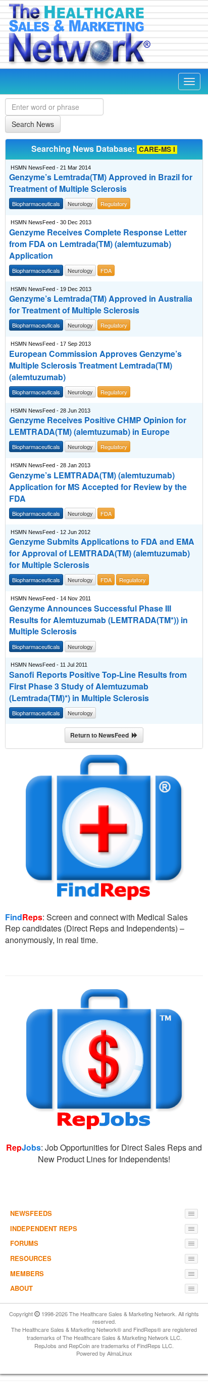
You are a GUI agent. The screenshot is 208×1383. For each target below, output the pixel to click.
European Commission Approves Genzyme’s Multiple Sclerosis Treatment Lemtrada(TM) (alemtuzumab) (95, 365)
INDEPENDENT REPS (43, 1228)
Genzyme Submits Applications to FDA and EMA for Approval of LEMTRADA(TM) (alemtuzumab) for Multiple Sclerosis (101, 553)
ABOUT (21, 1288)
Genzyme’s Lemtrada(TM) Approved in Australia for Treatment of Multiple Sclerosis (100, 304)
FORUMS (24, 1243)
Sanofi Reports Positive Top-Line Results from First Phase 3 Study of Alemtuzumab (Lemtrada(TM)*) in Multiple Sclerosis (98, 686)
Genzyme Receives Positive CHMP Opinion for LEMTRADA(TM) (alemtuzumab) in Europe (97, 426)
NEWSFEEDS (31, 1213)
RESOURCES (30, 1258)
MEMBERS (27, 1273)
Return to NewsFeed (101, 735)
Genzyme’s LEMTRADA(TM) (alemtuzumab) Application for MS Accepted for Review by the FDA (98, 487)
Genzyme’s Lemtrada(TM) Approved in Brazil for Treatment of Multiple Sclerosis (100, 183)
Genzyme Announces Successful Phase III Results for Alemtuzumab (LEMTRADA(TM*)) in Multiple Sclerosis (98, 620)
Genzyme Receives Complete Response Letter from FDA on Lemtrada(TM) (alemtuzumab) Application (98, 244)
